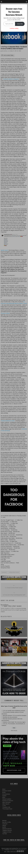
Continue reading (14, 28)
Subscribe (20, 24)
